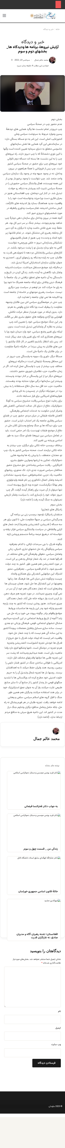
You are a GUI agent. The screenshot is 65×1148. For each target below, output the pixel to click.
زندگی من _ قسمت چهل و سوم (41, 849)
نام (59, 1011)
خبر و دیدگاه (48, 29)
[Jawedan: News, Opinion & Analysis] (43, 15)
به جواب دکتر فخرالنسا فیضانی (41, 806)
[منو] (4, 17)
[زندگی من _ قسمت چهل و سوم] (33, 829)
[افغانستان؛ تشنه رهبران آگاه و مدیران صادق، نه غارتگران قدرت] (33, 914)
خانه (58, 29)
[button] (32, 611)
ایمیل (58, 1028)
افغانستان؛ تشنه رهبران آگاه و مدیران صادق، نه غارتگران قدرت (37, 936)
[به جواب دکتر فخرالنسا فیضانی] (33, 786)
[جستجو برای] (60, 17)
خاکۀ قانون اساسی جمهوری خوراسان (38, 892)
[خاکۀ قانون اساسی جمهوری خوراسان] (33, 871)
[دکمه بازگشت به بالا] (64, 1115)
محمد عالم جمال (41, 60)
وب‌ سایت (56, 1044)
